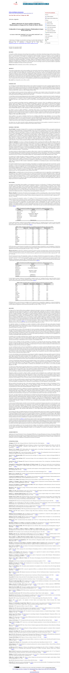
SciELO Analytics (50, 16)
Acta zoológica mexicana (16, 12)
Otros (48, 39)
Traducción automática (51, 30)
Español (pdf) (49, 22)
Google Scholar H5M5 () (52, 18)
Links (48, 443)
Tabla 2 (30, 224)
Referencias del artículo (51, 25)
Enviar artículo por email (51, 32)
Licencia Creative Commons (50, 667)
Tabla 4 (34, 280)
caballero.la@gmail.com (13, 43)
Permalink (48, 43)
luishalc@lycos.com (34, 43)
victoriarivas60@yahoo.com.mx (24, 43)
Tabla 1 (14, 205)
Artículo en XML (50, 23)
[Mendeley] (46, 39)
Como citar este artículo (51, 27)
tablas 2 (23, 320)
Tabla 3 (38, 260)
